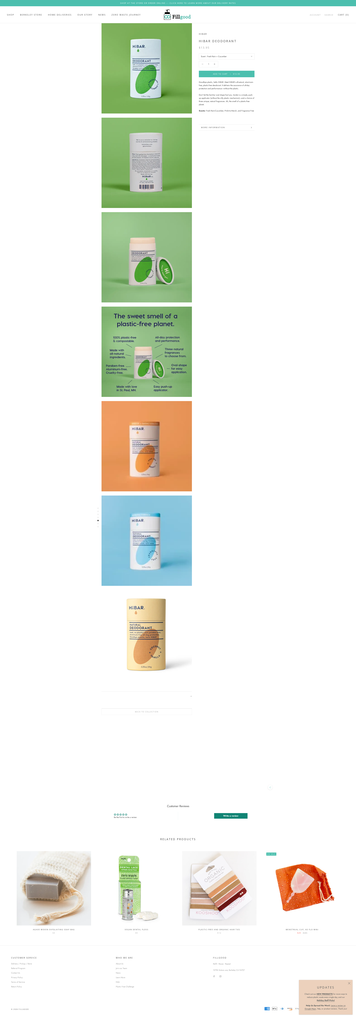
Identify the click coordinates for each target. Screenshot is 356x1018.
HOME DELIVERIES (60, 14)
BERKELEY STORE (31, 14)
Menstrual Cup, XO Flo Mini (302, 929)
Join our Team (121, 968)
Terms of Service (18, 982)
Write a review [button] (230, 815)
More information (213, 127)
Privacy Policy (17, 977)
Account (315, 15)
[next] (347, 890)
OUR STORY (84, 14)
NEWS (102, 14)
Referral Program (18, 968)
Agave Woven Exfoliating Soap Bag (54, 929)
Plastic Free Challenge (125, 986)
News (118, 972)
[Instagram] (220, 976)
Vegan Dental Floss (136, 929)
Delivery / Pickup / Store (21, 963)
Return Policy (16, 986)
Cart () (343, 14)
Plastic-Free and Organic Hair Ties (219, 929)
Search (329, 15)
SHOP (10, 14)
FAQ (117, 982)
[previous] (9, 890)
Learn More (120, 977)
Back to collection (146, 712)
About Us (119, 963)
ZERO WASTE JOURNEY (126, 14)
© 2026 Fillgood (20, 1009)
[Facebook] (214, 976)
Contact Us (15, 972)
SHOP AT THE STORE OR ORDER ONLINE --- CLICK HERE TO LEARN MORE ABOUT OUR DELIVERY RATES (178, 3)
